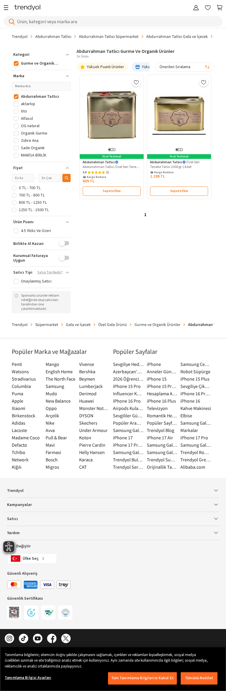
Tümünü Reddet (199, 678)
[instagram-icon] (9, 639)
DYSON (86, 415)
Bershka (87, 371)
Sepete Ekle (112, 191)
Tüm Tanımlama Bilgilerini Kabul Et (142, 678)
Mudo (51, 393)
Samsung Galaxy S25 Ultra (195, 445)
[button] (41, 54)
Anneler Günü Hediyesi (162, 371)
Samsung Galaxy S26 (195, 423)
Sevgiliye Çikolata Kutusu (195, 386)
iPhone (154, 364)
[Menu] (7, 8)
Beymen (87, 379)
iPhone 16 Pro (127, 401)
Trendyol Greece (195, 460)
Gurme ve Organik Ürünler (157, 324)
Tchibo (18, 452)
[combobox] (184, 67)
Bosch (52, 460)
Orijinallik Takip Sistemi (162, 467)
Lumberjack (91, 386)
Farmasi (53, 452)
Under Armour (93, 430)
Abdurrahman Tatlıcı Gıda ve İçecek (177, 36)
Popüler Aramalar (128, 423)
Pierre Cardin (92, 445)
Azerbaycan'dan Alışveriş (128, 371)
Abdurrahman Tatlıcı (53, 36)
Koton (85, 438)
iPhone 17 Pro (194, 438)
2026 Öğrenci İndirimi (128, 379)
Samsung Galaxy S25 (162, 445)
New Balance (58, 401)
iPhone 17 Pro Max (128, 445)
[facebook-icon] (51, 639)
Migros (52, 467)
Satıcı (12, 519)
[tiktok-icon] (23, 639)
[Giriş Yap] (196, 8)
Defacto (19, 445)
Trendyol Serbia (128, 467)
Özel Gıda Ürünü (112, 324)
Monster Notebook (94, 408)
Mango (52, 364)
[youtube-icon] (37, 639)
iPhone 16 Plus (161, 401)
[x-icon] (66, 639)
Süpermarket (46, 324)
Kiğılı (16, 467)
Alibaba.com (192, 467)
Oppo (51, 408)
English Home (59, 371)
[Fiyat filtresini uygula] (66, 178)
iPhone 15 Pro (127, 386)
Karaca (86, 460)
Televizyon (157, 408)
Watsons (20, 371)
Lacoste (19, 430)
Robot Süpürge (195, 371)
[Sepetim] (219, 8)
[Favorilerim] (208, 8)
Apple (17, 401)
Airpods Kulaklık (128, 408)
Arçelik (52, 415)
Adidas (18, 423)
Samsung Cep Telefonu (195, 364)
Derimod (88, 393)
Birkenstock (23, 415)
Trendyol (20, 36)
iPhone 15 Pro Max (162, 386)
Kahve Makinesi (195, 408)
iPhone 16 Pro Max (195, 393)
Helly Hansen (92, 452)
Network (20, 460)
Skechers (88, 423)
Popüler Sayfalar (162, 423)
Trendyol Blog (160, 430)
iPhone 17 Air (160, 438)
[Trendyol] (27, 8)
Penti (17, 364)
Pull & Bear (56, 438)
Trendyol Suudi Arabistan (162, 460)
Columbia (21, 386)
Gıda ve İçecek (78, 324)
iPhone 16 (190, 401)
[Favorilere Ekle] (136, 82)
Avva (50, 430)
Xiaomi (18, 408)
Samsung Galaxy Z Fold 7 (162, 452)
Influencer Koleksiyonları (128, 393)
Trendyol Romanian (195, 452)
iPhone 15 (157, 379)
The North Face (60, 379)
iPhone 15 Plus (195, 379)
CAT (83, 467)
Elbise (186, 415)
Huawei (86, 401)
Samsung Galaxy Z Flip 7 (128, 452)
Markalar (189, 430)
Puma (17, 393)
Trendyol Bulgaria (128, 460)
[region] (113, 668)
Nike (50, 423)
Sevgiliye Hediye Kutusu (128, 364)
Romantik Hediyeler (162, 415)
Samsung (55, 386)
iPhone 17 (123, 438)
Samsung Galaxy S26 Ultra (128, 430)
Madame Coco (26, 438)
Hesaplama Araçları (162, 393)
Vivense (86, 364)
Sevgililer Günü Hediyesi (128, 415)
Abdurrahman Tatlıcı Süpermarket (109, 36)
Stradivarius (24, 379)
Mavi (50, 445)
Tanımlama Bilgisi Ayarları (28, 677)
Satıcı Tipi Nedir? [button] (50, 272)
